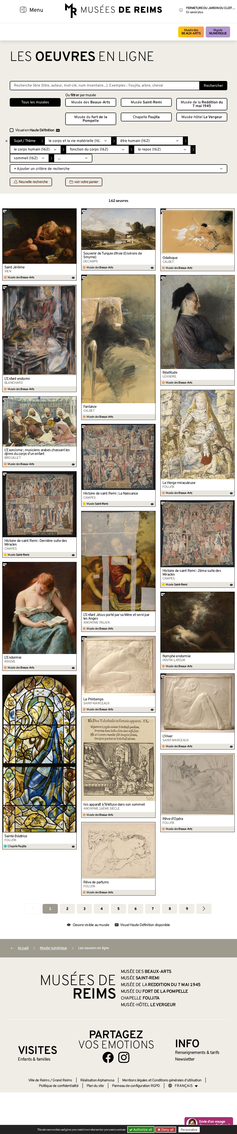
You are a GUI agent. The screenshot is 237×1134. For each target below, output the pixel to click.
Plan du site (95, 1086)
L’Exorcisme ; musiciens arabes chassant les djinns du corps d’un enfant (37, 452)
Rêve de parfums (96, 882)
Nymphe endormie (176, 656)
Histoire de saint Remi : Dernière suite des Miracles (35, 542)
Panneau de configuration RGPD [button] (136, 1086)
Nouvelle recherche (33, 182)
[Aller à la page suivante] (204, 909)
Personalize (189, 1129)
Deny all (166, 1129)
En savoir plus (194, 12)
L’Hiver (167, 736)
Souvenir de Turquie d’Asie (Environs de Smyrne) (112, 255)
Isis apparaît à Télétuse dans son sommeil (114, 805)
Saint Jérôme (14, 267)
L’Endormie (12, 658)
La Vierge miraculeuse (178, 483)
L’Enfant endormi (17, 379)
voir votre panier (86, 182)
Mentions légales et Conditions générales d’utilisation (161, 1080)
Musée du (90, 119)
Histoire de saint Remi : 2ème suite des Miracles (191, 572)
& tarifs (197, 1053)
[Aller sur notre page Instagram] (123, 1057)
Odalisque (170, 258)
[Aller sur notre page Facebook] (108, 1057)
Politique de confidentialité (58, 1086)
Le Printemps (93, 699)
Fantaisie (90, 407)
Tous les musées (35, 102)
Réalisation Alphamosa (97, 1080)
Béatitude (169, 373)
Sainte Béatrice (15, 836)
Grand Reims (62, 1080)
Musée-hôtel (201, 117)
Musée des (191, 32)
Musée (218, 32)
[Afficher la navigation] (23, 10)
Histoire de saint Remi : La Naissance (110, 493)
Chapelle (146, 117)
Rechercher (213, 86)
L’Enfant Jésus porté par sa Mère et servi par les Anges (116, 617)
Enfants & (34, 1059)
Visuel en (34, 130)
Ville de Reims (39, 1080)
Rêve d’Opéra (172, 819)
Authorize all (142, 1129)
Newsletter (185, 1059)
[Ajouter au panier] (73, 212)
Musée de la (202, 104)
